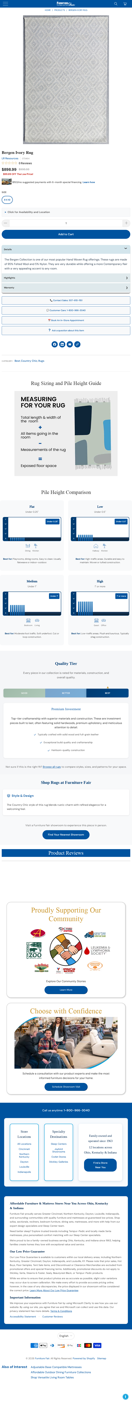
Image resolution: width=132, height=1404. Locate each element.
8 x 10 (7, 199)
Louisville (24, 1166)
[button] (66, 212)
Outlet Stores (58, 1156)
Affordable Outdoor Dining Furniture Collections (61, 1372)
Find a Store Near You (100, 1165)
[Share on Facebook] (55, 344)
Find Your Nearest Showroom (66, 834)
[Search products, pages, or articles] (116, 3)
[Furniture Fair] (66, 4)
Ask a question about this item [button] (68, 330)
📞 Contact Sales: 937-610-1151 (66, 300)
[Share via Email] (70, 344)
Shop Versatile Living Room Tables (52, 1377)
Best (17, 361)
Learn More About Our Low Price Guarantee (54, 1290)
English (63, 1336)
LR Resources (10, 158)
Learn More (66, 989)
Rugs (41, 361)
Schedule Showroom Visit (66, 1086)
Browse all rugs (52, 767)
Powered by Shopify (84, 1358)
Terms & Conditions (61, 1311)
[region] (66, 79)
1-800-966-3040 (77, 1110)
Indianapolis (24, 1171)
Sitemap (101, 1358)
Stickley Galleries (58, 1161)
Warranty (9, 287)
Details (8, 249)
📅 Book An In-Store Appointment (66, 320)
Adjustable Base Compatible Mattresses (56, 1367)
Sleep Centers (59, 1143)
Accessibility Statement (23, 1316)
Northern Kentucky (24, 1155)
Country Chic (29, 361)
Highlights (9, 277)
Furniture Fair (42, 1358)
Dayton (24, 1161)
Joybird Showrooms (58, 1150)
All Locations (24, 1143)
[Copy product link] (77, 344)
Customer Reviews (52, 1316)
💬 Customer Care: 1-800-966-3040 (66, 310)
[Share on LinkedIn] (62, 344)
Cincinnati (24, 1149)
